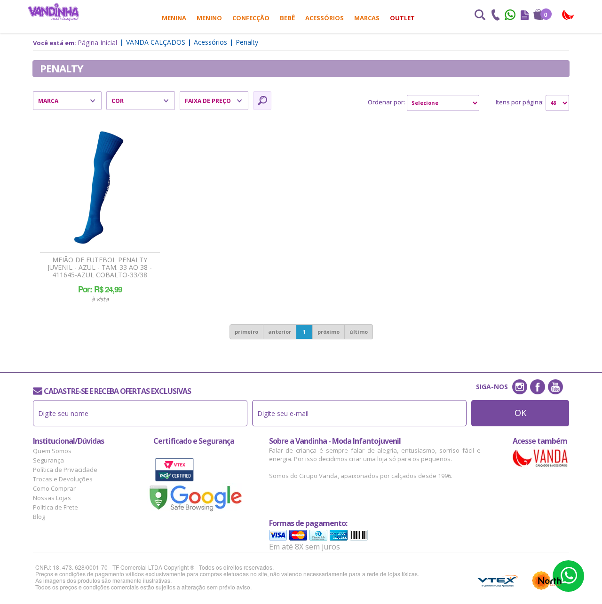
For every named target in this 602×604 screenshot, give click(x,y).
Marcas (367, 18)
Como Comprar (54, 488)
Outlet (402, 18)
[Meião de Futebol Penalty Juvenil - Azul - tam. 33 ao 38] (99, 187)
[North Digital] (547, 580)
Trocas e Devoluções (63, 479)
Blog (39, 516)
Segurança (48, 460)
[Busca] (480, 16)
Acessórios (324, 18)
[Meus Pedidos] (524, 16)
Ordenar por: (386, 102)
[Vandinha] (53, 11)
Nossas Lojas (52, 498)
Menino (209, 18)
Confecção (250, 18)
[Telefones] (495, 16)
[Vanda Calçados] (568, 15)
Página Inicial (97, 42)
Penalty (247, 42)
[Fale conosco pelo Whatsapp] (511, 16)
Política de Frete (55, 507)
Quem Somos (52, 451)
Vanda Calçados (155, 42)
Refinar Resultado (262, 100)
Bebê (287, 18)
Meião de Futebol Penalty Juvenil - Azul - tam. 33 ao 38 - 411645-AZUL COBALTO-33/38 (100, 267)
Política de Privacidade (65, 469)
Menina (174, 18)
